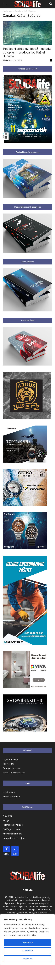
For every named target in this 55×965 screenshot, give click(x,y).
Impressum (8, 763)
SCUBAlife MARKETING (14, 772)
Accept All (28, 942)
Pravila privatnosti (11, 796)
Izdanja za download (13, 824)
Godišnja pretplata (11, 829)
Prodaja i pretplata (12, 768)
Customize (27, 950)
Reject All (27, 958)
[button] (5, 4)
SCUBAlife (7, 60)
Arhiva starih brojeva (12, 833)
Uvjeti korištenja (10, 759)
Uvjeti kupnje (9, 792)
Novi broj (7, 815)
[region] (27, 939)
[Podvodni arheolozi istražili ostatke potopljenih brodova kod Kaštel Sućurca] (27, 33)
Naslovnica (7, 11)
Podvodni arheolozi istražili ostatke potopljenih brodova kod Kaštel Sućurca (27, 52)
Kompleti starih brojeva (14, 838)
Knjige (6, 820)
